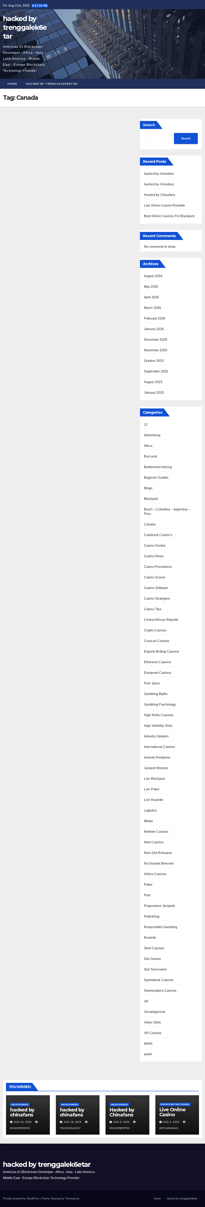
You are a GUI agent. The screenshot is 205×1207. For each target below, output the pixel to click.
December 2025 (155, 339)
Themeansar (72, 1198)
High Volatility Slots (158, 725)
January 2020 (154, 392)
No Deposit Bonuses (159, 863)
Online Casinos (155, 874)
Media (148, 821)
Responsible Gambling (160, 927)
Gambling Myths (156, 694)
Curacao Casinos (156, 641)
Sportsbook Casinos (159, 980)
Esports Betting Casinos (161, 651)
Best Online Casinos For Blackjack (169, 216)
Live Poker (152, 789)
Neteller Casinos (156, 831)
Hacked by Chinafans (159, 195)
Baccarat (150, 456)
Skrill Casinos (154, 948)
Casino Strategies (157, 598)
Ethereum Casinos (157, 662)
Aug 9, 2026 (121, 1122)
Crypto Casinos (155, 630)
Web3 (148, 1043)
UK (146, 1001)
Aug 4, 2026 (171, 1122)
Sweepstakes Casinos (160, 990)
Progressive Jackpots (159, 905)
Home (12, 84)
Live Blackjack (154, 778)
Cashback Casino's (158, 535)
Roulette (150, 937)
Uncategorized (154, 1011)
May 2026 (151, 286)
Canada (150, 524)
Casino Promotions (158, 566)
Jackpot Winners (156, 768)
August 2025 (153, 382)
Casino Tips (152, 609)
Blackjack (151, 498)
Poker (148, 884)
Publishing (152, 916)
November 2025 (155, 350)
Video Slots (152, 1022)
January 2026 (154, 329)
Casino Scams (154, 577)
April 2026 (151, 297)
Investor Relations (157, 757)
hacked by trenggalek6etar (25, 27)
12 (146, 424)
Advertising (152, 435)
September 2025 (156, 371)
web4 (148, 1054)
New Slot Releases (158, 853)
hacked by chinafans (159, 173)
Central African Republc (161, 619)
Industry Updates (156, 736)
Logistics (150, 810)
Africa (148, 445)
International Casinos (159, 747)
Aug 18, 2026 (23, 1122)
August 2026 (153, 276)
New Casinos (154, 842)
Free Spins (152, 683)
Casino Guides (155, 545)
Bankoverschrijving (158, 467)
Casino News (154, 556)
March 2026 (152, 307)
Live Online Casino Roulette (164, 205)
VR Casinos (153, 1033)
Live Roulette (153, 800)
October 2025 (154, 360)
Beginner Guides (156, 477)
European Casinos (157, 672)
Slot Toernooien (155, 969)
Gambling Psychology (160, 704)
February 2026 (154, 318)
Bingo (148, 488)
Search (149, 125)
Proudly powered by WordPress (21, 1198)
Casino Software (156, 588)
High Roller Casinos (159, 715)
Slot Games (152, 958)
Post (147, 895)
